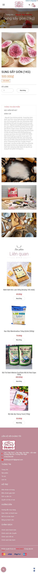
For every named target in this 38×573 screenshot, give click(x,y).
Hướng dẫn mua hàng (9, 510)
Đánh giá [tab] (7, 114)
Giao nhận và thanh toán (9, 513)
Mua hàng (23, 90)
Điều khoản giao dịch (8, 493)
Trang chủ (9, 14)
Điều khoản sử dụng (8, 489)
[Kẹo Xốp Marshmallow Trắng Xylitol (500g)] (19, 315)
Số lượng (5, 87)
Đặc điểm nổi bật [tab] (10, 110)
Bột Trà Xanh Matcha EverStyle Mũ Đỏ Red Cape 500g (19, 373)
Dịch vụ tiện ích (6, 496)
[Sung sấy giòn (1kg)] (19, 49)
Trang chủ (5, 469)
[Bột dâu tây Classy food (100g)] (19, 398)
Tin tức (4, 476)
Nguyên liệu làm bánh (24, 14)
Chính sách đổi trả (7, 536)
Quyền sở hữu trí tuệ (8, 500)
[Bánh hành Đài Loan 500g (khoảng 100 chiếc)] (19, 274)
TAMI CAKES (20, 549)
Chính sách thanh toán (9, 530)
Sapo (3, 550)
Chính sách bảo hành (8, 540)
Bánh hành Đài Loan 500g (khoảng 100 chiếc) (19, 290)
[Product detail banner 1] (19, 170)
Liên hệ (4, 479)
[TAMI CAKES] (19, 4)
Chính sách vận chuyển (9, 533)
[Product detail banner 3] (19, 225)
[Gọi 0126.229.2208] (3, 569)
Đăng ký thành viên (8, 520)
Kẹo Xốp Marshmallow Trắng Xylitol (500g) (19, 331)
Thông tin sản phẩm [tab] (12, 107)
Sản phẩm (5, 473)
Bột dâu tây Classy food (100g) (19, 414)
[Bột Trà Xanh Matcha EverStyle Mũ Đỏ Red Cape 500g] (19, 357)
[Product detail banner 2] (19, 197)
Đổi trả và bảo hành (8, 516)
